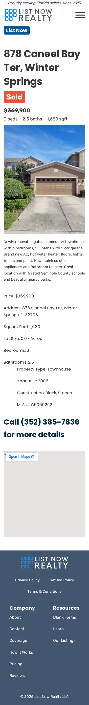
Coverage (18, 640)
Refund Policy (62, 580)
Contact (16, 629)
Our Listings (64, 640)
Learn (58, 629)
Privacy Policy (27, 580)
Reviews (17, 675)
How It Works (21, 652)
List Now (16, 30)
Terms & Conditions (44, 591)
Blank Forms (64, 617)
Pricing (15, 664)
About (15, 617)
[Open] (80, 15)
